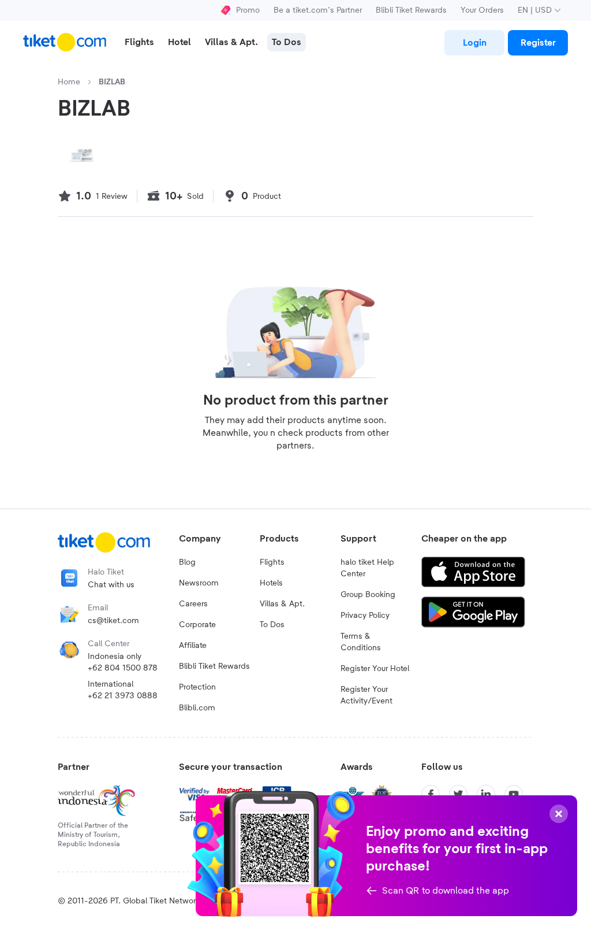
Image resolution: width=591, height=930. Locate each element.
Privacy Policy (365, 615)
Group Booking (368, 595)
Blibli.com (197, 708)
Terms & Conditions (361, 642)
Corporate (197, 625)
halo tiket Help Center (367, 568)
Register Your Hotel (375, 669)
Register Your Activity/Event (366, 695)
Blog (187, 562)
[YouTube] (513, 794)
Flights (272, 562)
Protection (197, 687)
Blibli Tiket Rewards (411, 10)
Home (69, 82)
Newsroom (199, 583)
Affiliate (193, 645)
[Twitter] (458, 794)
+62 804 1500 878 (123, 668)
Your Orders (482, 10)
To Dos (272, 625)
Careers (193, 604)
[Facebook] (430, 794)
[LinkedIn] (486, 794)
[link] (474, 42)
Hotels (271, 583)
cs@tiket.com (113, 621)
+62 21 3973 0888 (123, 696)
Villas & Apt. (282, 604)
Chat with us (111, 585)
